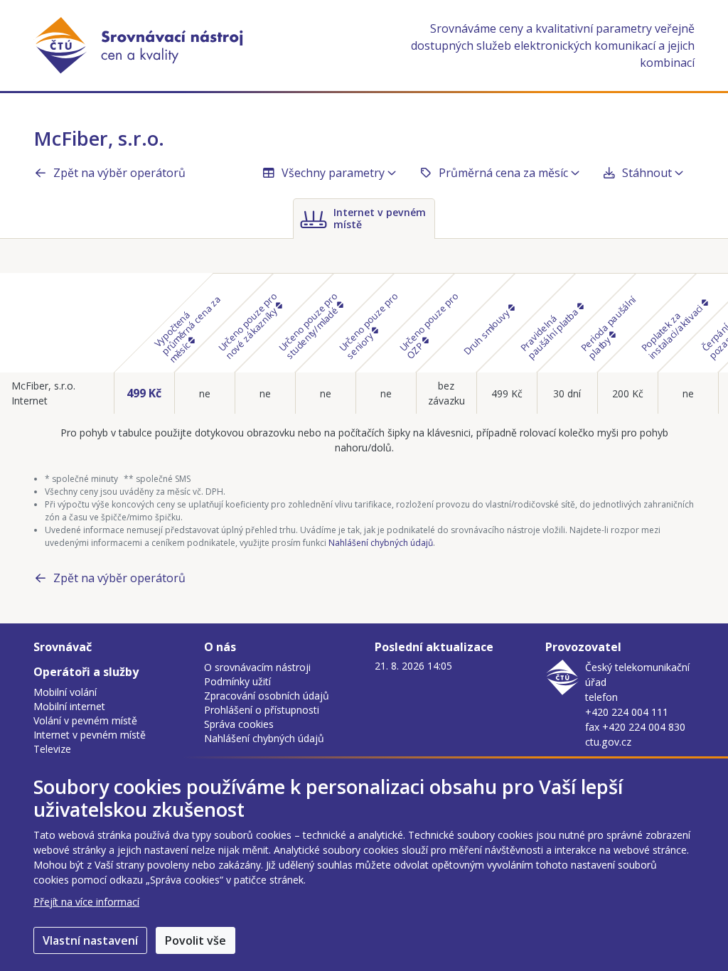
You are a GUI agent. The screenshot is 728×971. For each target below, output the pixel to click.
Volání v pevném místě (85, 720)
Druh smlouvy (487, 331)
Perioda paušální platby (608, 327)
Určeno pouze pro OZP (429, 325)
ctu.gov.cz (608, 742)
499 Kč (144, 393)
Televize (52, 749)
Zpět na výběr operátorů (119, 173)
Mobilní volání (65, 692)
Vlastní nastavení (90, 940)
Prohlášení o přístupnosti (261, 710)
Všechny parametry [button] (333, 173)
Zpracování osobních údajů (266, 695)
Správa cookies (239, 724)
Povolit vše (195, 940)
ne (204, 393)
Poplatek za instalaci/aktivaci (672, 330)
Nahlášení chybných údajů (380, 543)
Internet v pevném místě (89, 734)
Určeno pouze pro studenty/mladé (309, 325)
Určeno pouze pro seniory (368, 325)
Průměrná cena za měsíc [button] (503, 173)
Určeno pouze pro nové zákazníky (248, 325)
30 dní (567, 393)
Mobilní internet (69, 706)
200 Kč (627, 393)
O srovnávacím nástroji (257, 667)
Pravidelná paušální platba (550, 332)
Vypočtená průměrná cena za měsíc (187, 329)
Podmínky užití (237, 681)
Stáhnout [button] (647, 173)
